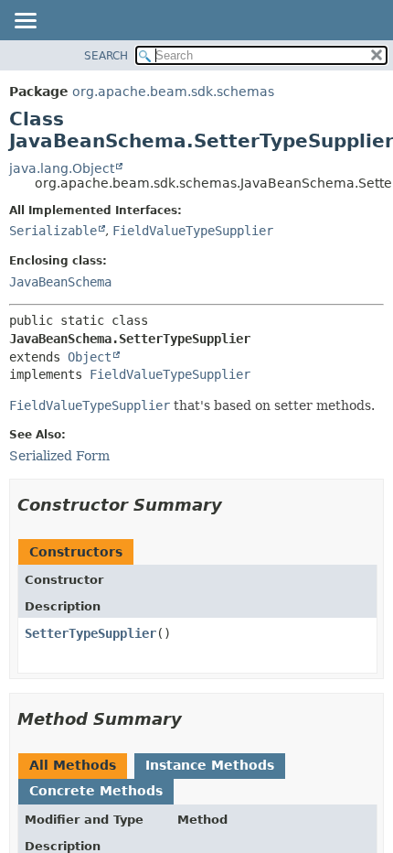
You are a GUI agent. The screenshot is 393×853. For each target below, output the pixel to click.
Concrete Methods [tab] (96, 790)
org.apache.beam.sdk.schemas (173, 91)
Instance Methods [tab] (209, 765)
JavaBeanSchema (60, 282)
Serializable (53, 230)
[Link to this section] (235, 504)
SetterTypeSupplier (90, 633)
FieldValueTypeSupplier (192, 230)
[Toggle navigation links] (24, 22)
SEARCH (106, 55)
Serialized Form (59, 455)
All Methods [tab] (72, 765)
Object (90, 357)
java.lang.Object (61, 168)
